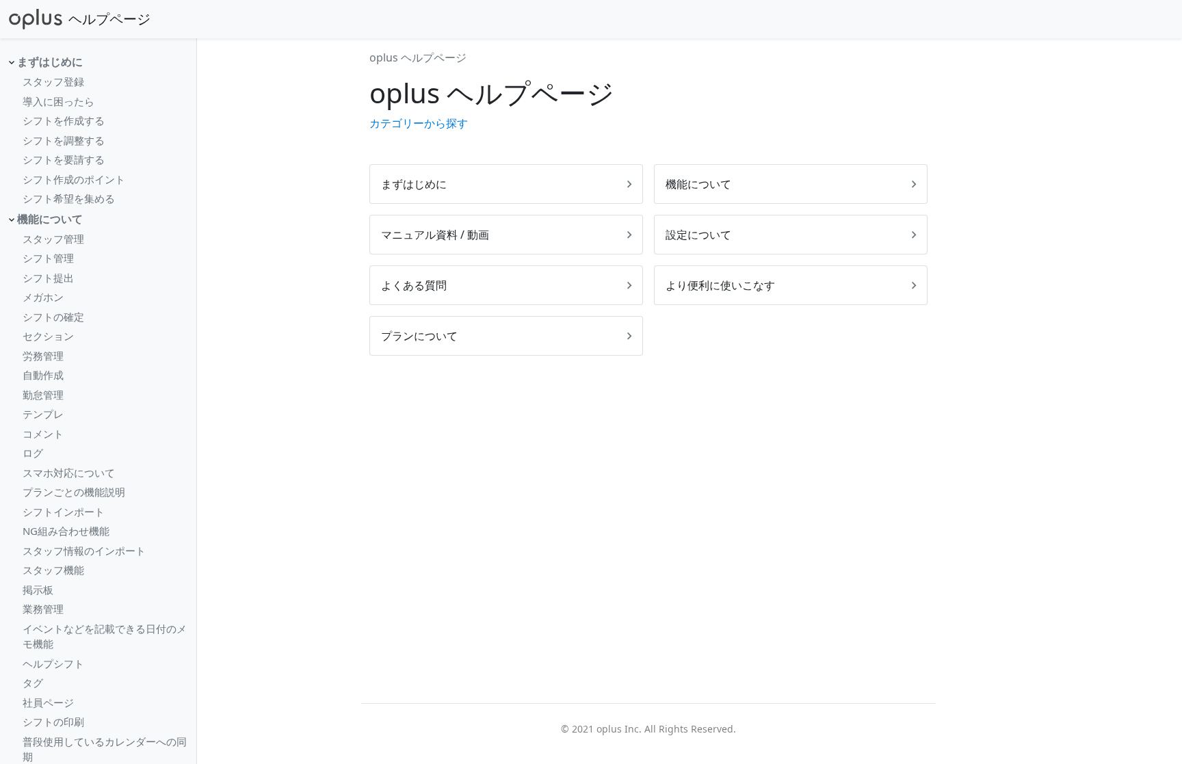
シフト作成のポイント (74, 179)
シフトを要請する (64, 159)
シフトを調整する (64, 140)
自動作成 (43, 375)
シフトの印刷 (53, 721)
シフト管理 (48, 258)
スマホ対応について (69, 472)
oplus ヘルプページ (418, 57)
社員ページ (48, 702)
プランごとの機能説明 (74, 492)
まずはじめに (50, 61)
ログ (33, 453)
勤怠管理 (43, 394)
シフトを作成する (64, 120)
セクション (48, 336)
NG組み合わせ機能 (66, 531)
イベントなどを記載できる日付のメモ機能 (105, 636)
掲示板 (38, 589)
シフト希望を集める (69, 198)
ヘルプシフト (53, 663)
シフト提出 (48, 278)
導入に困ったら (58, 101)
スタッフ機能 (53, 570)
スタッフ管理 (53, 239)
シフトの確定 (53, 317)
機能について (50, 218)
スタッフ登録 (53, 81)
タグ (33, 682)
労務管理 (43, 356)
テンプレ (43, 414)
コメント (43, 433)
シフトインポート (64, 511)
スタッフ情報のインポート (84, 550)
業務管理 (43, 609)
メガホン (43, 297)
